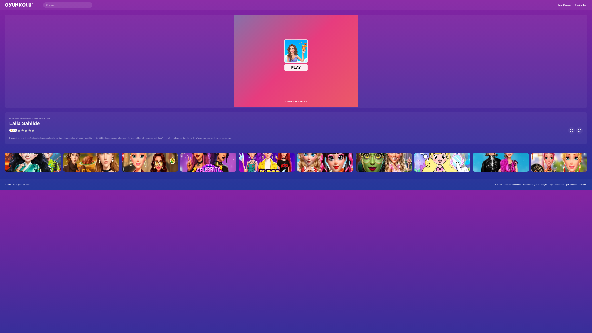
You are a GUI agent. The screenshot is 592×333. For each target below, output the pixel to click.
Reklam (498, 185)
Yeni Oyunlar (564, 5)
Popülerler (580, 5)
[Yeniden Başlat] (579, 130)
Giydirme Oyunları (23, 118)
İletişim (544, 185)
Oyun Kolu (19, 5)
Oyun (11, 118)
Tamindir (582, 185)
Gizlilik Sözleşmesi (531, 185)
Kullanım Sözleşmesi (512, 185)
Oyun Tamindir (571, 185)
